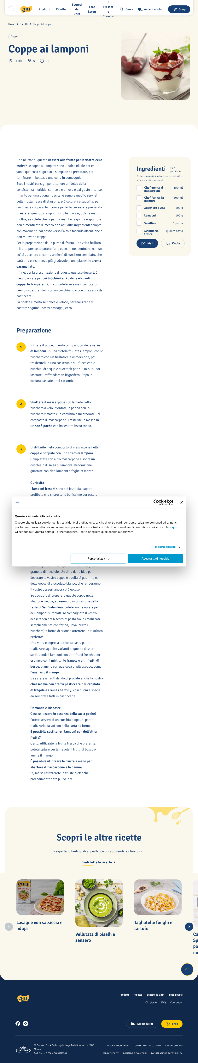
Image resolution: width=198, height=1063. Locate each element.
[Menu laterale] (11, 9)
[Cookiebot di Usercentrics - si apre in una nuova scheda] (156, 502)
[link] (17, 1023)
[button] (45, 9)
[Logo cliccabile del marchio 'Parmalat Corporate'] (23, 1049)
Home (11, 24)
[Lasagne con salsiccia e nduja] (40, 897)
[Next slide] (189, 926)
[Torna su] (187, 969)
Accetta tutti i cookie (155, 558)
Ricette (24, 24)
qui (174, 527)
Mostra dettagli (165, 546)
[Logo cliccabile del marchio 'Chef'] (26, 9)
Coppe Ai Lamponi (43, 24)
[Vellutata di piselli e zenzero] (99, 903)
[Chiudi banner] (181, 502)
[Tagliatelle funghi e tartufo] (157, 897)
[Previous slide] (9, 926)
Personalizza (96, 558)
